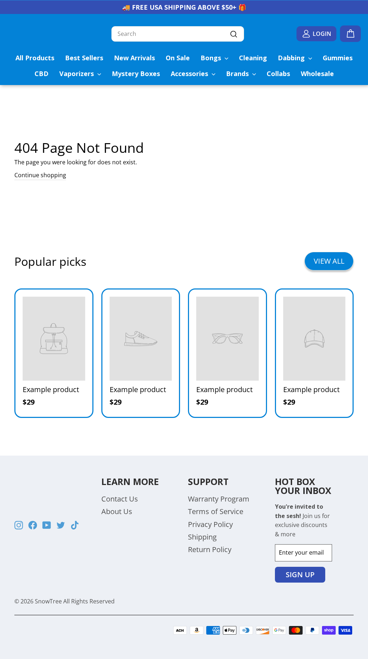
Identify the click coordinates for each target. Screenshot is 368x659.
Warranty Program (218, 499)
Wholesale (317, 73)
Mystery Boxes (136, 73)
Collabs (278, 73)
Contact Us (119, 499)
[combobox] (177, 34)
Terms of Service (215, 511)
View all (329, 261)
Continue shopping (40, 175)
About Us (116, 511)
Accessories (190, 73)
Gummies (338, 57)
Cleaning (253, 57)
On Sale (178, 57)
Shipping (202, 537)
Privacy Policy (210, 524)
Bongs (212, 57)
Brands (238, 73)
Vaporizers (77, 73)
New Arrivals (134, 57)
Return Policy (209, 549)
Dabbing (292, 57)
